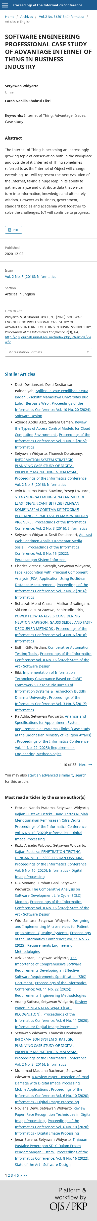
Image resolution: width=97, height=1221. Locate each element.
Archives (26, 16)
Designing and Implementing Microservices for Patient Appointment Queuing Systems (52, 926)
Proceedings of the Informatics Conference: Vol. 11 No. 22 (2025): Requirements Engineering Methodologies (52, 747)
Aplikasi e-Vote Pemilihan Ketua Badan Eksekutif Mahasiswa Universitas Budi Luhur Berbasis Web (52, 397)
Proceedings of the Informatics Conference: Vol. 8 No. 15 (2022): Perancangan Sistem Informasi (47, 553)
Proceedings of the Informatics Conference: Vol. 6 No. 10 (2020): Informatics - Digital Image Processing (51, 832)
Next (83, 764)
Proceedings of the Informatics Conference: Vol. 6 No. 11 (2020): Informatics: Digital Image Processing (52, 1020)
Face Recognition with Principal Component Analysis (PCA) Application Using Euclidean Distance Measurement (51, 578)
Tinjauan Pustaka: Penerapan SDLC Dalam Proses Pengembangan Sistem (51, 1145)
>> (25, 1175)
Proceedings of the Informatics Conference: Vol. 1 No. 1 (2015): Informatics (52, 441)
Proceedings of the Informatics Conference (47, 5)
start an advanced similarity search (57, 775)
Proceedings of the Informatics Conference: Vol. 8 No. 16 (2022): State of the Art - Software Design (53, 660)
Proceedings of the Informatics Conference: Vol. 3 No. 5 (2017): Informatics (51, 703)
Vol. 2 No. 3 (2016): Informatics (61, 16)
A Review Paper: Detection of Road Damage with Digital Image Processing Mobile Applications (52, 1083)
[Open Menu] (5, 5)
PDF (15, 230)
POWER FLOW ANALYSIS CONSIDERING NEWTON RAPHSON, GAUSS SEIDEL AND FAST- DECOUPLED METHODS (53, 622)
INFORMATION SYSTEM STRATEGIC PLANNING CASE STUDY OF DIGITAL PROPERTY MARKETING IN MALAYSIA (46, 466)
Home (9, 16)
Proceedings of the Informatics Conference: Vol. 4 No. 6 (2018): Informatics (51, 634)
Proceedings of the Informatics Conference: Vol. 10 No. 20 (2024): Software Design (53, 409)
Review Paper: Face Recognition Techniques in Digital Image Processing (53, 1114)
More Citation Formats (25, 352)
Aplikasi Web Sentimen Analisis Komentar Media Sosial (53, 540)
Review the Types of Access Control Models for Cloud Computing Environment (52, 428)
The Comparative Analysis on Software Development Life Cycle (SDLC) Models (48, 895)
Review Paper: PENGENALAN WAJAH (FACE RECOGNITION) (51, 1008)
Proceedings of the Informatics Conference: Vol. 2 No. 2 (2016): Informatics (51, 591)
